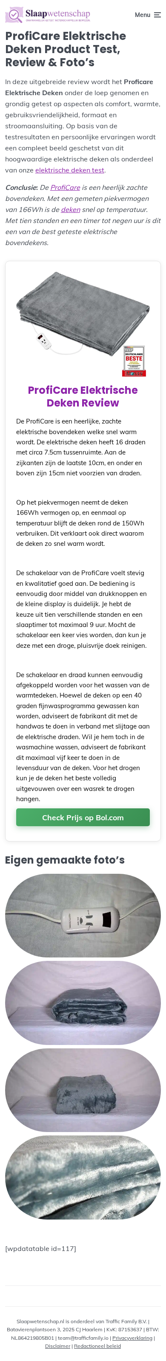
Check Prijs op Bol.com (83, 817)
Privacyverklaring (132, 1338)
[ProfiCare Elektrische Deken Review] (83, 376)
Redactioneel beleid (97, 1346)
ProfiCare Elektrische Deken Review (83, 396)
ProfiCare (65, 187)
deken (70, 209)
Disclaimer (57, 1346)
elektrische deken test (69, 170)
